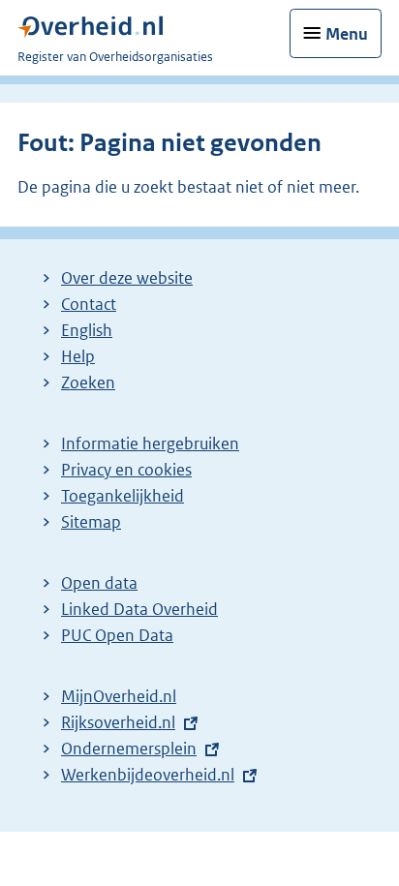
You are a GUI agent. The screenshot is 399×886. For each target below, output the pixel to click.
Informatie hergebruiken (150, 443)
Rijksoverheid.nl (118, 722)
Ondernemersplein (129, 748)
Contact (88, 304)
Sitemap (91, 522)
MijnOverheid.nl (118, 696)
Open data (99, 583)
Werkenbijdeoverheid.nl (147, 774)
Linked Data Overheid (139, 609)
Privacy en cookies (126, 469)
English (86, 330)
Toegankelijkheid (122, 495)
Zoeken (88, 382)
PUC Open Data (117, 635)
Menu (346, 34)
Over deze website (127, 278)
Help (78, 356)
